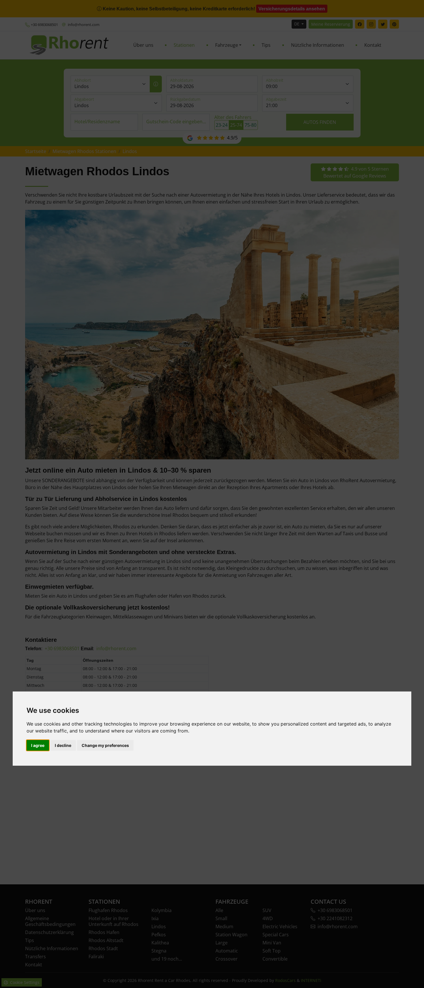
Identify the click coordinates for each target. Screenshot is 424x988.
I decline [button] (63, 745)
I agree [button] (37, 745)
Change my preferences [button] (105, 745)
